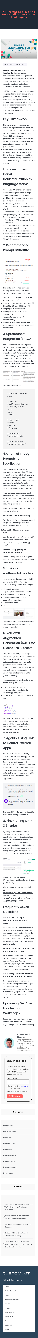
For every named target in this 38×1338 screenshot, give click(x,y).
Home (7, 1286)
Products (8, 1308)
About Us (8, 1316)
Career (7, 1321)
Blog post (10, 65)
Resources (8, 1312)
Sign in (7, 1329)
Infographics (10, 1143)
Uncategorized (11, 1167)
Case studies (10, 1131)
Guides (8, 1137)
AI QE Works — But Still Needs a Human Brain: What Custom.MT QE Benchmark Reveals (18, 1244)
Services (7, 1304)
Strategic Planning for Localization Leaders (18, 1225)
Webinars (22, 65)
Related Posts (10, 1161)
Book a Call (8, 1325)
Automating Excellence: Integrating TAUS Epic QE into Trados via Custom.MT (19, 1207)
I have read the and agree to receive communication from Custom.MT (17, 1088)
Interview (8, 1149)
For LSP (7, 1295)
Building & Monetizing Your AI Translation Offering (16, 1234)
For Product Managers (12, 1299)
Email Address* (12, 1079)
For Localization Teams (12, 1291)
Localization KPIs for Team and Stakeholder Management (17, 1216)
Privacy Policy (23, 1086)
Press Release (10, 1155)
